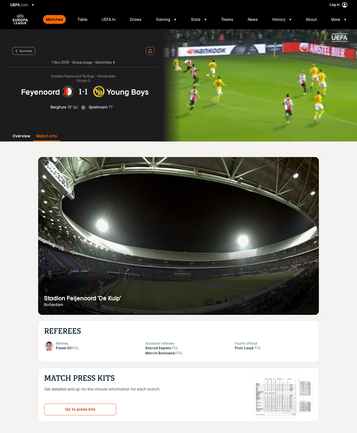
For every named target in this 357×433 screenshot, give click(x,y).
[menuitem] (55, 19)
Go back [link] (25, 50)
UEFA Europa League (20, 19)
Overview (21, 136)
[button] (166, 19)
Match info (46, 136)
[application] (257, 85)
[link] (54, 19)
